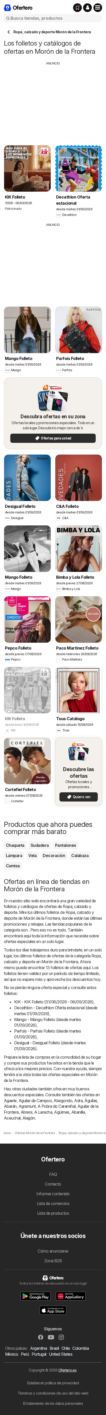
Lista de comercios (53, 1203)
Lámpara (14, 855)
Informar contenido (53, 1193)
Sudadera (40, 845)
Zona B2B (53, 1260)
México (11, 1354)
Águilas (90, 1100)
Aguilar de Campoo (35, 1100)
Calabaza (80, 855)
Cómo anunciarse (53, 1251)
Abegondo (63, 1100)
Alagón (28, 1118)
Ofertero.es (67, 1370)
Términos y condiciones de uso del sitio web (53, 1393)
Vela (32, 855)
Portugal (39, 1354)
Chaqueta (15, 845)
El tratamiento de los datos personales (53, 1403)
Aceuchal (12, 1118)
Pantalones (65, 845)
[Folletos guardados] (77, 7)
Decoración (54, 855)
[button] (87, 7)
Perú (25, 1354)
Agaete (10, 1100)
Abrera (26, 1112)
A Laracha (43, 1112)
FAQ (53, 1174)
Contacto (53, 1184)
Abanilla (78, 1112)
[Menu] (97, 7)
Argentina (38, 1348)
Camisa (13, 865)
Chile (65, 1348)
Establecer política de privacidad (53, 1383)
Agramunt (27, 1106)
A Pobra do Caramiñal (57, 1106)
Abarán (10, 1106)
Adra (78, 1100)
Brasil (54, 1348)
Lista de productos (53, 1213)
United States (60, 1354)
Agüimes (61, 1112)
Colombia (80, 1348)
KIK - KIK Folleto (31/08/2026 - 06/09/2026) (53, 1001)
